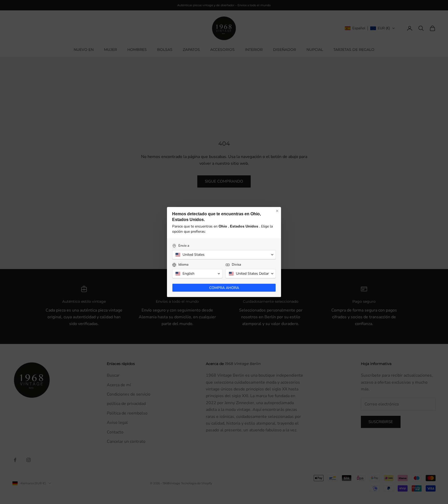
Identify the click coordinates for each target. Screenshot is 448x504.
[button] (224, 254)
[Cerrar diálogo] (277, 211)
